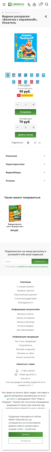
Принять (25, 434)
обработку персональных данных (33, 266)
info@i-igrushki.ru (27, 374)
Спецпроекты (25, 345)
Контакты (25, 378)
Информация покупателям (25, 309)
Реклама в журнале (25, 349)
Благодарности (25, 302)
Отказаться (26, 440)
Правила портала (25, 290)
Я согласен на (27, 266)
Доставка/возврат (25, 329)
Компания (25, 282)
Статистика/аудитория (25, 298)
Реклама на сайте (25, 353)
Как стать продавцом (25, 341)
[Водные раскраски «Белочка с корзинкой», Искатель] (25, 47)
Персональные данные (25, 294)
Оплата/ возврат (25, 326)
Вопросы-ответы (25, 314)
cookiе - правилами (26, 429)
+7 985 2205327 (27, 370)
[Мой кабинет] (34, 4)
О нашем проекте (25, 286)
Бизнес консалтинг (25, 357)
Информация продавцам (25, 336)
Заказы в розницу (25, 322)
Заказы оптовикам (26, 318)
